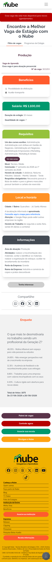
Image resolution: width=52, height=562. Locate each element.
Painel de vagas (26, 415)
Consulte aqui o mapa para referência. (22, 214)
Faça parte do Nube (11, 489)
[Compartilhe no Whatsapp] (15, 304)
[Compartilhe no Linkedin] (36, 304)
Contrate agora (26, 423)
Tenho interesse (26, 285)
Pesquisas (7, 529)
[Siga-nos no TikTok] (26, 477)
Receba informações (26, 538)
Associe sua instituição (26, 514)
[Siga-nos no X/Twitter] (29, 470)
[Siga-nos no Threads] (22, 470)
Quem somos (8, 486)
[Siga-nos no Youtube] (44, 470)
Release (6, 522)
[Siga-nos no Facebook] (8, 470)
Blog (5, 493)
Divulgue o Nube (26, 439)
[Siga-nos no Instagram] (15, 470)
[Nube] (10, 4)
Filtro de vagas (14, 43)
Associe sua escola (26, 431)
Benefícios (7, 509)
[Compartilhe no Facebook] (22, 304)
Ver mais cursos (12, 159)
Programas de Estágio (34, 43)
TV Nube (7, 496)
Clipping (6, 526)
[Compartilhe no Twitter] (29, 304)
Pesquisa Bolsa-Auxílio (12, 533)
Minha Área (7, 506)
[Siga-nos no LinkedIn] (36, 470)
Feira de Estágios (10, 500)
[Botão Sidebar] (46, 4)
